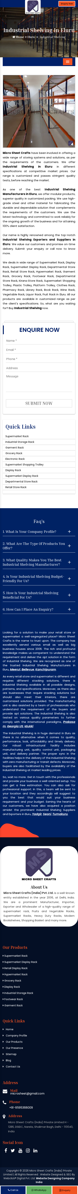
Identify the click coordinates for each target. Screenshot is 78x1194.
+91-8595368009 (21, 1107)
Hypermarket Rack (16, 974)
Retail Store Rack (15, 487)
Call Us (14, 1190)
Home (19, 37)
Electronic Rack (15, 459)
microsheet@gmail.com (27, 1093)
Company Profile (16, 1035)
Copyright (12, 1170)
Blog (8, 1060)
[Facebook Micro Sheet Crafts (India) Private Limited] (6, 1151)
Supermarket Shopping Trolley (24, 464)
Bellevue (28, 669)
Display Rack (13, 470)
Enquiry (65, 1190)
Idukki (28, 726)
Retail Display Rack (16, 968)
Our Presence (14, 1048)
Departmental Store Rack (21, 481)
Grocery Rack (13, 453)
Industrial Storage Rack (19, 442)
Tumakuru (60, 814)
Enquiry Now (67, 3)
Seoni (47, 814)
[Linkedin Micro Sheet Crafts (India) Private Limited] (35, 1151)
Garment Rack (14, 447)
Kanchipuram (45, 669)
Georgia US (15, 726)
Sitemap (11, 1054)
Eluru (31, 37)
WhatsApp (40, 1190)
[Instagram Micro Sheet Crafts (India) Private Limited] (28, 1151)
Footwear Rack (13, 999)
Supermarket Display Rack (21, 476)
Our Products (13, 1042)
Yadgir (37, 814)
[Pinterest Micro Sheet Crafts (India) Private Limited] (20, 1151)
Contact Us (12, 1066)
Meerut (15, 669)
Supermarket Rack (17, 436)
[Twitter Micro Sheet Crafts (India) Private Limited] (13, 1151)
